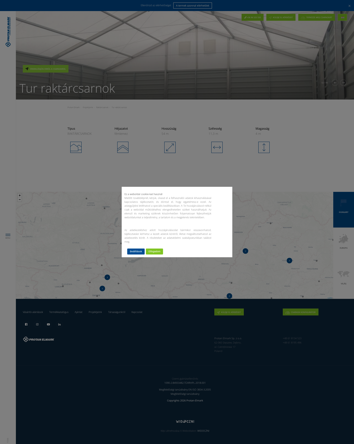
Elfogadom (154, 251)
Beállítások (136, 251)
